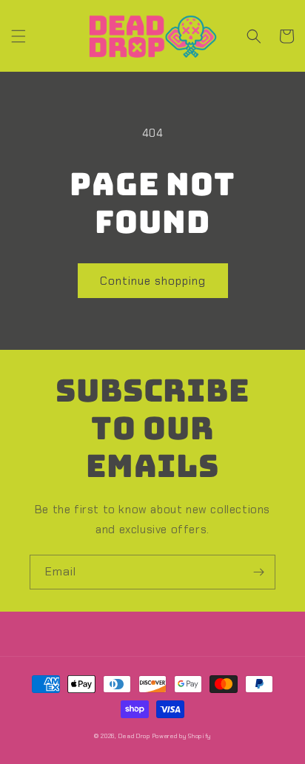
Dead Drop (134, 736)
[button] (18, 36)
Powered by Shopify (182, 736)
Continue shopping (153, 281)
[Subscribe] (258, 572)
